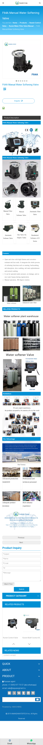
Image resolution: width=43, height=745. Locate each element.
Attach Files (8, 584)
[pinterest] (9, 693)
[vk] (19, 693)
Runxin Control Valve (10, 638)
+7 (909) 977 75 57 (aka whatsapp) (22, 685)
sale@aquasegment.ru (16, 688)
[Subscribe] (37, 699)
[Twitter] (14, 693)
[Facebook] (33, 693)
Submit (21, 589)
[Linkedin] (28, 693)
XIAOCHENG (16, 707)
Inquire (17, 101)
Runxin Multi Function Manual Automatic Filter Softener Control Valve (31, 638)
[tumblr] (23, 693)
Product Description (11, 118)
